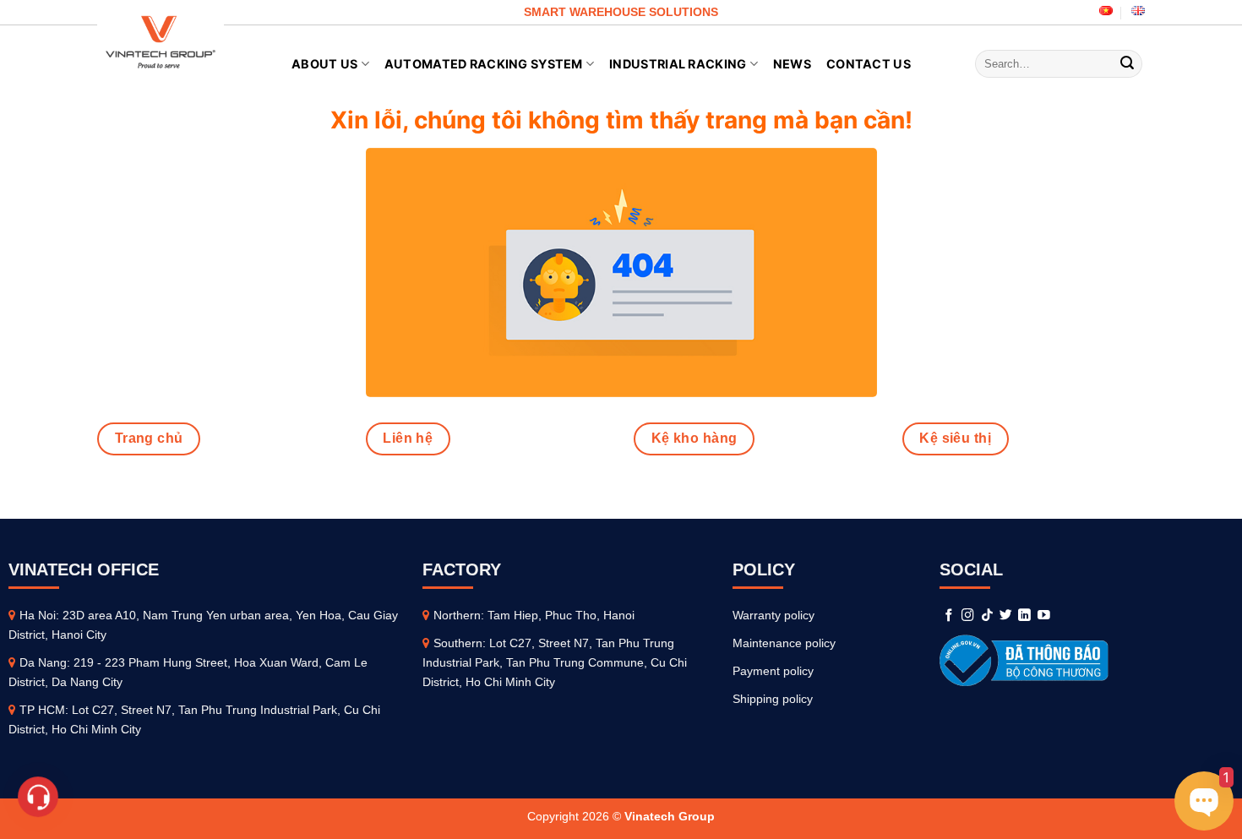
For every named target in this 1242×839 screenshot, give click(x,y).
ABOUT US (324, 64)
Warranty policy (773, 615)
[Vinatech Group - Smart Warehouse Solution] (160, 42)
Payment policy (773, 671)
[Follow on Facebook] (949, 616)
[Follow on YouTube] (1044, 616)
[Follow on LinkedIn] (1024, 616)
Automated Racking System (483, 64)
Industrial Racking (677, 64)
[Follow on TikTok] (987, 616)
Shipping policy (773, 699)
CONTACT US (868, 64)
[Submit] (1127, 64)
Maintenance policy (784, 643)
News (792, 64)
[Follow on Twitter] (1006, 616)
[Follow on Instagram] (967, 616)
